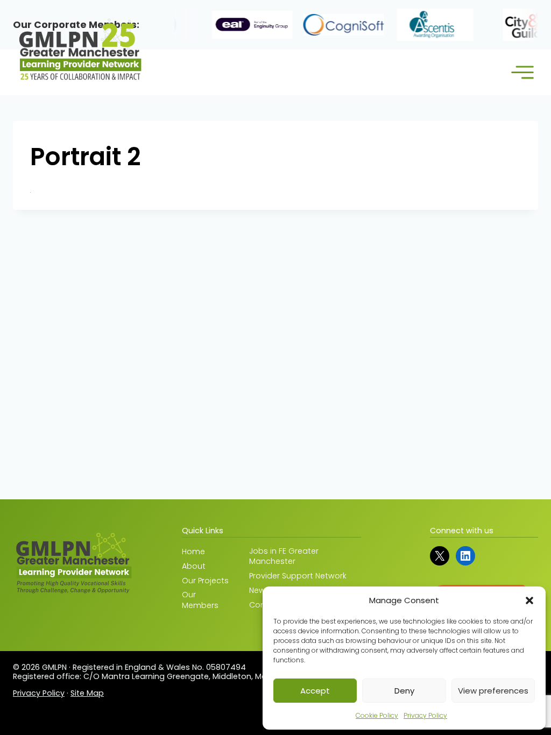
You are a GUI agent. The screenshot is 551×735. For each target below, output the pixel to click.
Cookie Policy (377, 715)
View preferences (493, 690)
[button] (529, 600)
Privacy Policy (425, 715)
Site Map (87, 693)
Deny (404, 690)
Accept (315, 690)
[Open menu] (522, 72)
